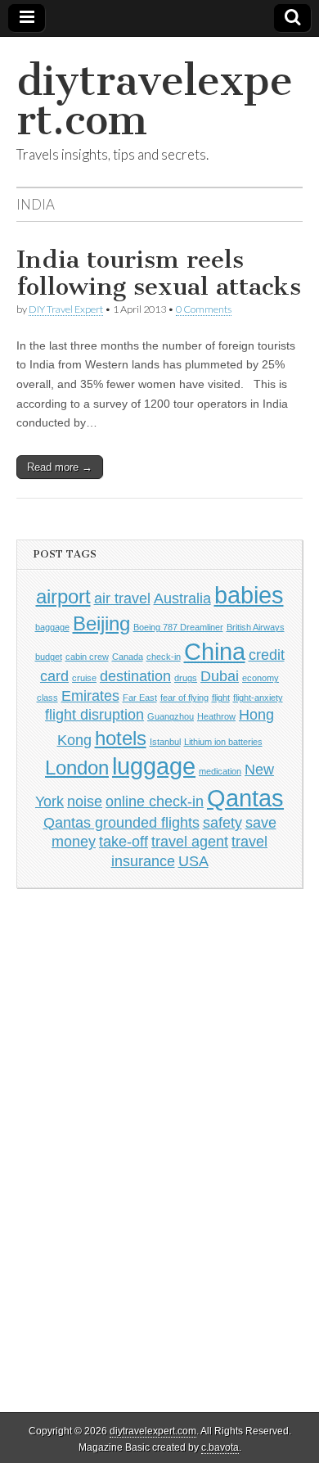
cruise (84, 678)
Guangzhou (170, 716)
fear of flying (184, 697)
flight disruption (94, 715)
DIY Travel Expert (66, 309)
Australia (182, 598)
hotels (120, 738)
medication (220, 771)
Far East (140, 697)
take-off (123, 841)
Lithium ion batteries (223, 742)
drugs (185, 678)
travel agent (189, 841)
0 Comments (203, 309)
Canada (127, 657)
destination (135, 676)
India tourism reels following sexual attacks (158, 273)
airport (63, 596)
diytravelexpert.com (154, 100)
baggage (52, 627)
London (77, 767)
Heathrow (216, 716)
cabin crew (87, 657)
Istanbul (165, 742)
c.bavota (220, 1447)
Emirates (90, 696)
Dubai (219, 676)
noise (84, 801)
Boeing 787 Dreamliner (178, 627)
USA (193, 861)
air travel (122, 598)
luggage (153, 765)
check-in (163, 657)
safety (222, 823)
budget (48, 657)
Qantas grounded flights (121, 823)
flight (221, 697)
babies (249, 594)
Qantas (245, 797)
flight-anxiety (258, 697)
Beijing (101, 623)
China (214, 651)
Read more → (59, 467)
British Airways (256, 627)
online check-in (155, 801)
